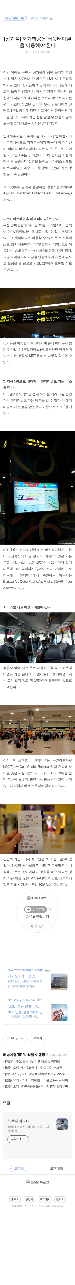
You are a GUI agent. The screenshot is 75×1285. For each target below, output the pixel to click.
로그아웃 (45, 1199)
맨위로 (60, 1199)
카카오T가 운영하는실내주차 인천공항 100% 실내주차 (25, 976)
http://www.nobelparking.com (25, 969)
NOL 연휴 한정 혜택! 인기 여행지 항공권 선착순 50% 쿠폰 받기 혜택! (25, 1014)
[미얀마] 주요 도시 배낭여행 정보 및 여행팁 (32, 1061)
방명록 (29, 1199)
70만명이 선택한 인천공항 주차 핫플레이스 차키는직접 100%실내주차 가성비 (25, 984)
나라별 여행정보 (36, 1055)
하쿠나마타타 (18, 1121)
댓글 (6, 1103)
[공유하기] (17, 1038)
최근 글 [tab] (19, 1168)
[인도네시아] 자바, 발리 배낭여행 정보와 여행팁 (35, 1074)
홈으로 (15, 1199)
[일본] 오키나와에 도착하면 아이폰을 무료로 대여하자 (39, 1080)
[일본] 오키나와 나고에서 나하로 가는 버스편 (33, 1067)
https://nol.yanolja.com (21, 1000)
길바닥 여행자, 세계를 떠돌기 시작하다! (28, 1128)
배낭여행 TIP (12, 1055)
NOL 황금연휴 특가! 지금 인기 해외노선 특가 (25, 1006)
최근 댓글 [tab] (56, 1168)
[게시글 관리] (23, 1038)
